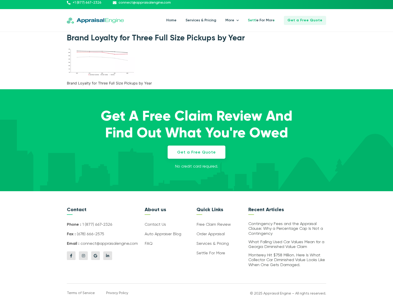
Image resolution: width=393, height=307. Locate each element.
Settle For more (261, 20)
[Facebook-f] (71, 255)
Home (171, 20)
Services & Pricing (201, 20)
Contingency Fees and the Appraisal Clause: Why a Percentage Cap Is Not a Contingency (285, 229)
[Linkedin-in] (107, 255)
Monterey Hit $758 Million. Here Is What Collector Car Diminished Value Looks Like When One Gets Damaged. (286, 260)
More (229, 20)
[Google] (95, 255)
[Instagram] (83, 255)
